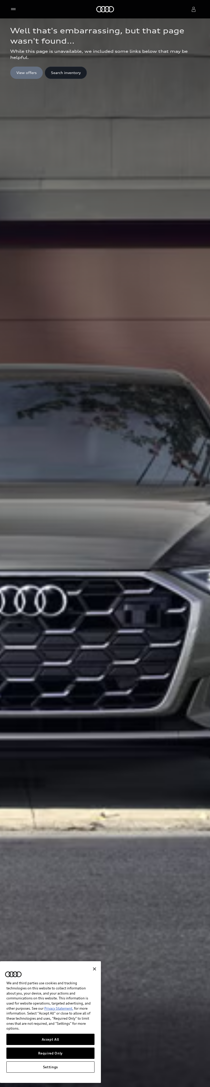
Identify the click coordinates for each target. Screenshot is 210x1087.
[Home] (105, 9)
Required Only (50, 1053)
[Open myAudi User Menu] (193, 9)
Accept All (50, 1039)
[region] (50, 1022)
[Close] (94, 969)
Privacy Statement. (58, 1008)
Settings (50, 1067)
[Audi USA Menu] (14, 9)
